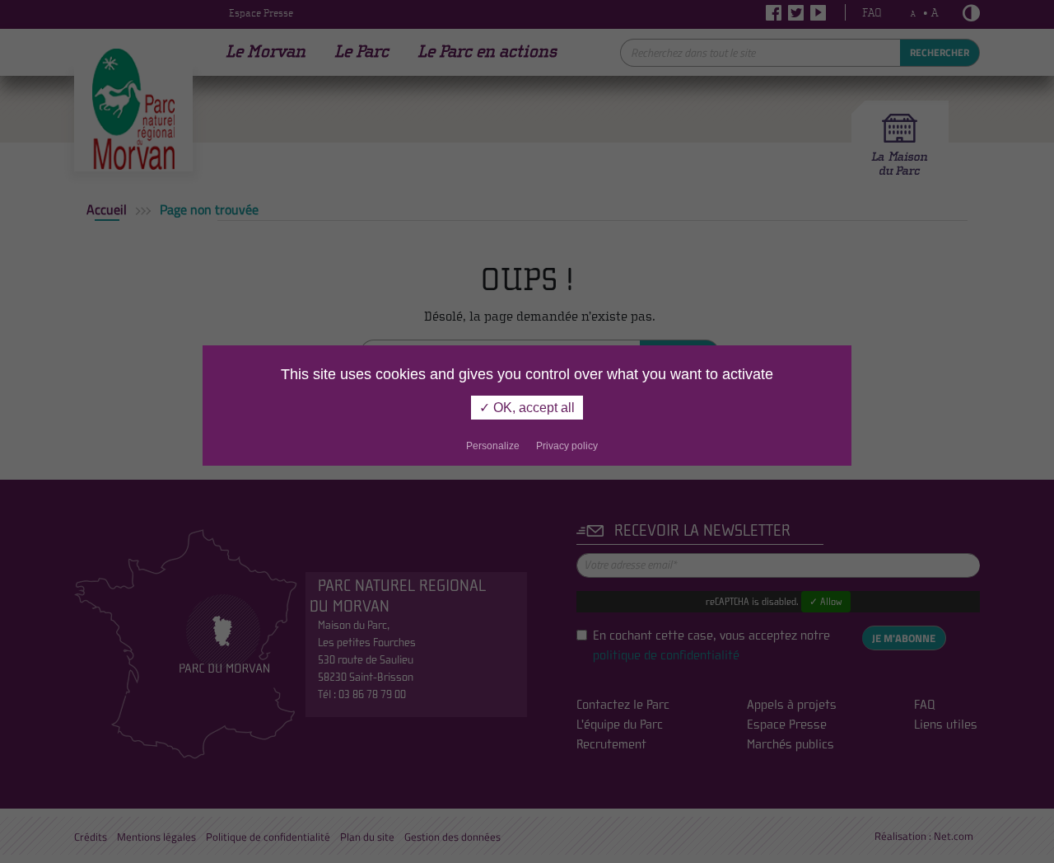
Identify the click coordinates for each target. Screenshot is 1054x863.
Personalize (493, 446)
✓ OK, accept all (527, 408)
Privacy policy (567, 446)
